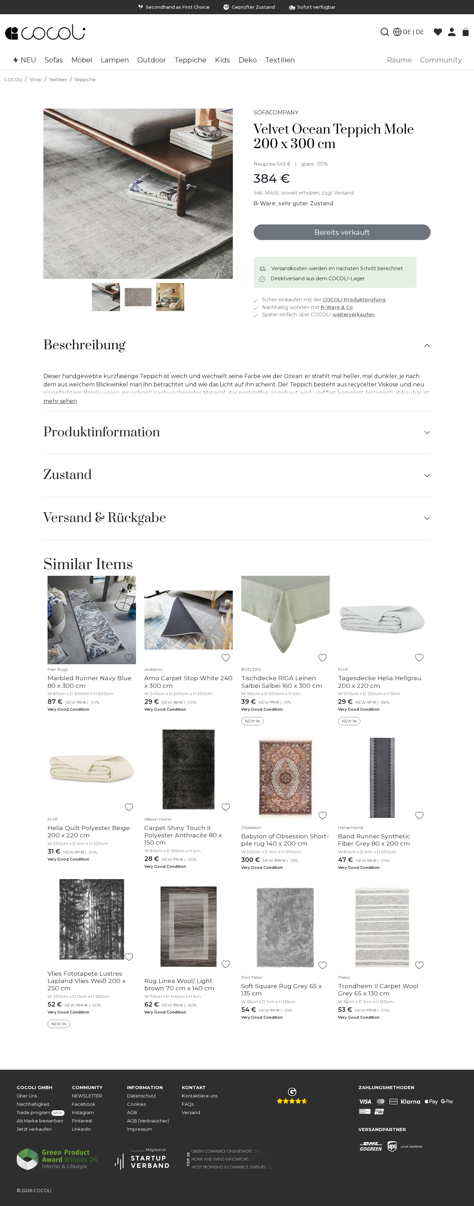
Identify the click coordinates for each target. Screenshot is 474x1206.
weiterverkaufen (353, 314)
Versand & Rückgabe (104, 518)
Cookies (136, 1104)
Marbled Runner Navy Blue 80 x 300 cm (90, 681)
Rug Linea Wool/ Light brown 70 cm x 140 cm (179, 984)
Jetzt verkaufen (34, 1129)
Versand (191, 1112)
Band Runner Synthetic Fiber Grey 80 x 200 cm (374, 839)
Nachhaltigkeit (33, 1104)
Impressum (139, 1129)
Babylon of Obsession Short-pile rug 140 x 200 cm (285, 839)
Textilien (58, 79)
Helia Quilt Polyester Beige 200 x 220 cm (89, 831)
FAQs (188, 1104)
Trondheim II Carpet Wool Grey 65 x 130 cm (378, 989)
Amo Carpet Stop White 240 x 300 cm (188, 681)
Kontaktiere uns (200, 1095)
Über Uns (27, 1095)
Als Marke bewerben (40, 1120)
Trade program (39, 1112)
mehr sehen (60, 401)
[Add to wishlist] (129, 657)
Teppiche (85, 79)
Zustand (67, 475)
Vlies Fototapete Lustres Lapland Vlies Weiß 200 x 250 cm (86, 981)
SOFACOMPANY (276, 112)
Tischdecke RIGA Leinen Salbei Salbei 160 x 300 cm (281, 681)
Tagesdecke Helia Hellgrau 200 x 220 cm (379, 681)
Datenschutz (141, 1095)
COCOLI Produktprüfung (354, 300)
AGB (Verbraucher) (148, 1120)
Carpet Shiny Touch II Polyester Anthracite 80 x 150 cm (183, 835)
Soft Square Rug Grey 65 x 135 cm (281, 989)
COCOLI (13, 79)
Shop (35, 79)
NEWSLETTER (87, 1095)
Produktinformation (101, 432)
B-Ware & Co (337, 307)
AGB (132, 1112)
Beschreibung (84, 345)
